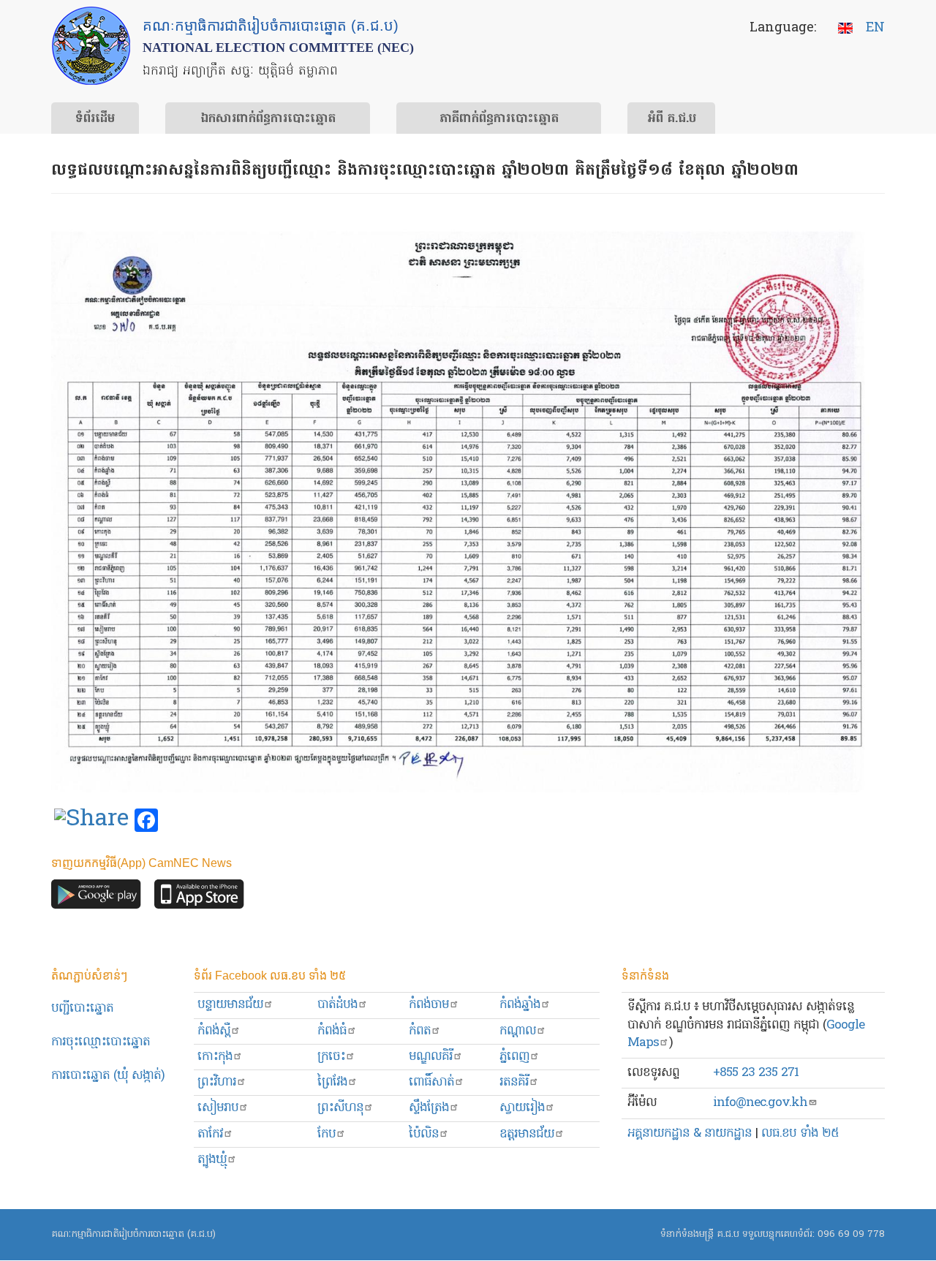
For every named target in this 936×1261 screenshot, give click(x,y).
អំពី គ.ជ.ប (671, 119)
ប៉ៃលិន (424, 1134)
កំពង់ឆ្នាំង (519, 1005)
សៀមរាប (217, 1108)
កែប (326, 1134)
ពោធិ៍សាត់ (431, 1082)
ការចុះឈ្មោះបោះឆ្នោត (100, 1042)
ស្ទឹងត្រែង (429, 1108)
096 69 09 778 (851, 1234)
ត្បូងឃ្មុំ (212, 1160)
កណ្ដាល (517, 1031)
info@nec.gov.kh (760, 1103)
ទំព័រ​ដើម (95, 119)
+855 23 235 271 (756, 1073)
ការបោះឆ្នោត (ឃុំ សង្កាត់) (108, 1076)
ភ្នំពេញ (514, 1057)
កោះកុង (215, 1057)
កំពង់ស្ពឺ (213, 1031)
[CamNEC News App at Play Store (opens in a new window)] (96, 898)
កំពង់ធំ (332, 1031)
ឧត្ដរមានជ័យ (526, 1134)
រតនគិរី (514, 1082)
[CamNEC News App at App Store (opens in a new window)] (199, 898)
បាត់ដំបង (337, 1005)
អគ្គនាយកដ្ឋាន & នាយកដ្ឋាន (689, 1133)
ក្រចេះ (331, 1057)
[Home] (91, 46)
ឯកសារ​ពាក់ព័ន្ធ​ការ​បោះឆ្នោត (268, 119)
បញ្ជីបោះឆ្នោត (82, 1008)
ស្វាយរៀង (522, 1108)
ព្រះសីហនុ (340, 1108)
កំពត (420, 1031)
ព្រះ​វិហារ (216, 1082)
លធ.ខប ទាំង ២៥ (800, 1133)
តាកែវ (210, 1134)
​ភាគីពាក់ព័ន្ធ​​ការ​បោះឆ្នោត (499, 119)
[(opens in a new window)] (91, 821)
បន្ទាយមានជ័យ (230, 1005)
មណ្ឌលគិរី (431, 1057)
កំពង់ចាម (429, 1005)
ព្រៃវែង (332, 1082)
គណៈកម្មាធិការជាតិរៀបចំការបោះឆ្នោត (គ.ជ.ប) (133, 1234)
